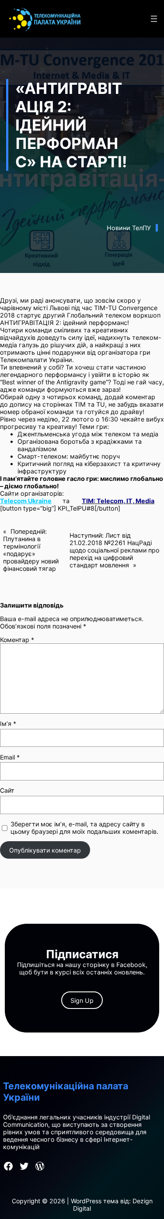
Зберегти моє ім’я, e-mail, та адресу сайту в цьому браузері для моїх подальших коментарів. (84, 827)
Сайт (7, 790)
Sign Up (82, 1000)
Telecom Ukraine (26, 500)
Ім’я (8, 723)
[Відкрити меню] (154, 19)
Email (10, 757)
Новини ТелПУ (129, 227)
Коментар (17, 639)
